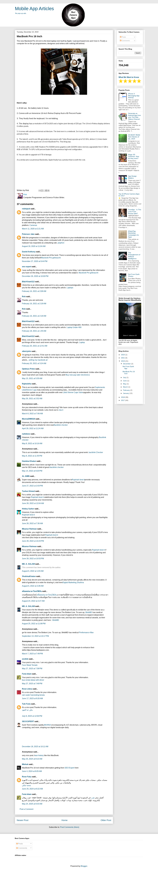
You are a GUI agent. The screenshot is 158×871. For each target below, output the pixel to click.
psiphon (61, 243)
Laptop (82, 342)
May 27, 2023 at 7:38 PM (32, 669)
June (125, 381)
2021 (123, 358)
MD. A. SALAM (28, 564)
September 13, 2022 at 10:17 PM (35, 636)
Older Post (106, 820)
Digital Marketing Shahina (73, 582)
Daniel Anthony (29, 252)
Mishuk (25, 764)
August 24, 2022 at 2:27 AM (33, 601)
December (127, 364)
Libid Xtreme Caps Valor (73, 392)
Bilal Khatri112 (28, 282)
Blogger (84, 866)
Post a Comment (26, 809)
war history (39, 755)
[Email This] (40, 190)
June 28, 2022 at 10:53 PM (33, 559)
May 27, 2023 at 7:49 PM (32, 684)
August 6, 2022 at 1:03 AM (32, 571)
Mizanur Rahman (29, 529)
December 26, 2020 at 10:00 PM (35, 276)
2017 (123, 400)
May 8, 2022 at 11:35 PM (32, 456)
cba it (61, 410)
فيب (92, 798)
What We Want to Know (129, 77)
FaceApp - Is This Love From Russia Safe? (134, 211)
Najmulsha (26, 384)
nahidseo (26, 434)
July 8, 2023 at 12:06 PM (32, 716)
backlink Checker (95, 452)
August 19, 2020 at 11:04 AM (33, 246)
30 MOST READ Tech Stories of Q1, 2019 (134, 137)
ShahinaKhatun (29, 576)
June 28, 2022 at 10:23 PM (33, 541)
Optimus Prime (28, 369)
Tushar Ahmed (28, 491)
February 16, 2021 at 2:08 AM (34, 291)
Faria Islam (26, 674)
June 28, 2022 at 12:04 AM (33, 503)
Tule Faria (26, 704)
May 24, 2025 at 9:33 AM (32, 804)
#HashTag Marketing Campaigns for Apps (133, 234)
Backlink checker (61, 425)
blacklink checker (56, 467)
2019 (123, 361)
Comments (125, 40)
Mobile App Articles (34, 8)
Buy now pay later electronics (78, 375)
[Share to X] (44, 190)
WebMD (88, 612)
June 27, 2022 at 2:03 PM (32, 486)
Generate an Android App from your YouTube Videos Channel (134, 116)
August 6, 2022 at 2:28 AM (32, 586)
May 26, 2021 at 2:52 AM (32, 399)
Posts (123, 37)
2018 (123, 397)
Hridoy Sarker (28, 509)
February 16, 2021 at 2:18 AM (34, 304)
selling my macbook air (38, 360)
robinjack (26, 209)
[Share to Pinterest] (48, 190)
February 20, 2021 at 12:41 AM (34, 346)
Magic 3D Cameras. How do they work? (133, 156)
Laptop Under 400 (74, 327)
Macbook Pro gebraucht (51, 258)
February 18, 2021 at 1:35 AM (34, 331)
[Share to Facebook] (46, 190)
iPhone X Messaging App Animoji (133, 96)
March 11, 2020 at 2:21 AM (33, 229)
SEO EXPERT (28, 721)
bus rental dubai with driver (33, 680)
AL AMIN (26, 476)
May (125, 384)
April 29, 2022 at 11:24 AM (32, 428)
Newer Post (22, 820)
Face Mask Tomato (29, 665)
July (124, 377)
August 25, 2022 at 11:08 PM (33, 624)
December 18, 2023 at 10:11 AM (35, 746)
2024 (123, 355)
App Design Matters (132, 177)
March (125, 387)
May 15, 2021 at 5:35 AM (32, 378)
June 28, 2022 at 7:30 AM (32, 523)
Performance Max (86, 632)
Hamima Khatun (29, 461)
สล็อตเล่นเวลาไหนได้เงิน (32, 591)
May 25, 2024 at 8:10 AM (32, 759)
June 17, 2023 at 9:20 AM (32, 698)
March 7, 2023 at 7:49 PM (32, 654)
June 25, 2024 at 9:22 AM (32, 789)
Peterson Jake (28, 234)
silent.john (26, 351)
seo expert (26, 267)
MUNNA (47, 725)
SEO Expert (69, 768)
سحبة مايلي (26, 785)
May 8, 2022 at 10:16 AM (32, 443)
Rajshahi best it (78, 480)
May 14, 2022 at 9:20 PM (32, 471)
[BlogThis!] (42, 190)
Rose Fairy (26, 777)
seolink (25, 659)
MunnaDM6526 (28, 419)
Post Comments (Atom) (69, 827)
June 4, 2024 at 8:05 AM (32, 771)
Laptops (70, 288)
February (126, 390)
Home (65, 820)
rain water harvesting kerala (33, 695)
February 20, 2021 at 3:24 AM (34, 363)
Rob (24, 296)
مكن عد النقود (27, 710)
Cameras (33, 225)
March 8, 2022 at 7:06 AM (32, 414)
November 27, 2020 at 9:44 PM (34, 261)
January (126, 393)
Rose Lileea (27, 689)
